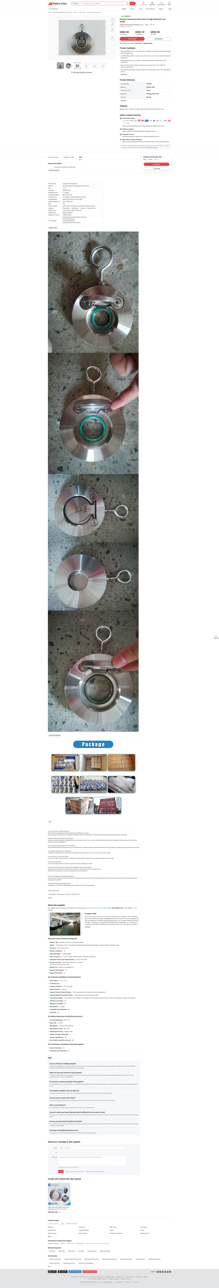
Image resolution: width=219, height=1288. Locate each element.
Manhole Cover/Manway (116, 1233)
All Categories (53, 9)
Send (61, 1171)
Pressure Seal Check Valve (94, 12)
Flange (142, 1230)
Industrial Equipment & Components (62, 12)
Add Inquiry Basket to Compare (82, 72)
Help (140, 9)
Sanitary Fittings (144, 1233)
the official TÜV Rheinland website (97, 908)
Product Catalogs (72, 1223)
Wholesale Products (109, 1277)
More (49, 1266)
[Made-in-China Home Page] (57, 3)
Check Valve (82, 12)
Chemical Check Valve (69, 1263)
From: (55, 1148)
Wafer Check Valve (105, 1251)
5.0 (145, 159)
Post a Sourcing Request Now (95, 1171)
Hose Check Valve (140, 1259)
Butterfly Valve (52, 1230)
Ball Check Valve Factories (92, 1259)
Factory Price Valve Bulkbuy (85, 1263)
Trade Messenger (75, 1271)
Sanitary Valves (83, 1233)
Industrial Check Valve (126, 1259)
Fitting (65, 980)
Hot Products (75, 1277)
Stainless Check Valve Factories (73, 1259)
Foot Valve (81, 1251)
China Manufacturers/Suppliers (96, 1277)
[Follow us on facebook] (158, 1271)
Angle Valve (62, 1251)
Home (49, 12)
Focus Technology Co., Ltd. (97, 1282)
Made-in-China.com (102, 1279)
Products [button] (75, 3)
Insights (145, 1277)
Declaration (127, 1282)
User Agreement (119, 1282)
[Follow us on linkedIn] (170, 1271)
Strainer (112, 1230)
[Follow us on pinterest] (168, 1271)
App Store (52, 1271)
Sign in (169, 4)
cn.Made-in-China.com (125, 1279)
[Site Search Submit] (133, 3)
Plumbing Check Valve (154, 1259)
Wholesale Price (119, 1277)
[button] (127, 3)
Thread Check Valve (54, 1263)
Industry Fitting (52, 1233)
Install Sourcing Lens (90, 1271)
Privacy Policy (135, 1282)
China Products (83, 1277)
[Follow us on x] (160, 1271)
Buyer (131, 9)
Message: (54, 1157)
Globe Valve (113, 1227)
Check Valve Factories (55, 1259)
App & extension (150, 9)
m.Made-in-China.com (113, 1279)
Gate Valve (81, 1227)
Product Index (139, 1277)
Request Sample (147, 43)
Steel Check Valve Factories (109, 1259)
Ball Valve (50, 1227)
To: (56, 1152)
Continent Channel (129, 1277)
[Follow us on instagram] (163, 1271)
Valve (75, 12)
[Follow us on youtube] (165, 1271)
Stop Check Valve (92, 1251)
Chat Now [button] (160, 39)
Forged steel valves (84, 1230)
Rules (170, 9)
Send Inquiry (132, 39)
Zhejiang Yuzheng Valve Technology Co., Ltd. (131, 24)
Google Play (63, 1271)
